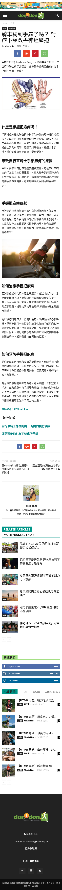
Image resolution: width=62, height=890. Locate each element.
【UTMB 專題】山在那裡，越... (36, 749)
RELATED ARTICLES (17, 529)
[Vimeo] (40, 871)
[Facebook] (22, 871)
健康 (4, 599)
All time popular (52, 692)
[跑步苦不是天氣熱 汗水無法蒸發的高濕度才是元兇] (10, 563)
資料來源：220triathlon (15, 409)
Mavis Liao (29, 720)
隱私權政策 (31, 848)
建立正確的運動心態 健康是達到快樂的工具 (46, 467)
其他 (4, 552)
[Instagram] (31, 871)
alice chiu (9, 46)
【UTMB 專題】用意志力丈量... (36, 716)
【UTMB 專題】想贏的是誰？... (36, 733)
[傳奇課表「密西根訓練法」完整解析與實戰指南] (10, 627)
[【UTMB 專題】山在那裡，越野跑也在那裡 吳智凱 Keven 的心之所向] (8, 754)
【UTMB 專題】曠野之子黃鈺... (36, 700)
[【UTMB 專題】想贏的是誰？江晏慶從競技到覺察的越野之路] (8, 738)
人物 (20, 704)
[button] (57, 15)
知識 (4, 28)
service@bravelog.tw (37, 841)
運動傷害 (12, 28)
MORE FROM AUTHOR (19, 534)
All (25, 692)
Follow (54, 673)
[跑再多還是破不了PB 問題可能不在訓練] (10, 611)
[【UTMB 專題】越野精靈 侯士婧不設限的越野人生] (8, 770)
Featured (36, 692)
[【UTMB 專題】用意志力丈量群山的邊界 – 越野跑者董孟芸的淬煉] (8, 721)
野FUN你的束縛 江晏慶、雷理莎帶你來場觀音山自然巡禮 (15, 469)
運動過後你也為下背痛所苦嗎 (20, 433)
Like (56, 666)
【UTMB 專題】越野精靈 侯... (35, 766)
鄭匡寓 (26, 704)
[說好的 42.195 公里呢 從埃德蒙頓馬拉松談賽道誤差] (10, 547)
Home (4, 23)
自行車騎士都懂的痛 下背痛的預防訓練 (26, 426)
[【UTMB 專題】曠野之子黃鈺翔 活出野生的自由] (8, 705)
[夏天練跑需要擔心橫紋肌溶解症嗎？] (10, 595)
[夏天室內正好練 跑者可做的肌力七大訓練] (10, 579)
